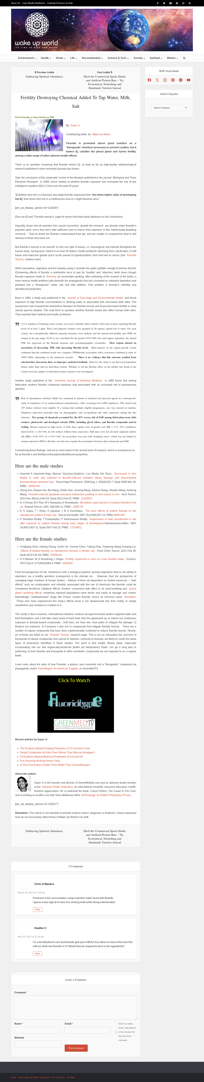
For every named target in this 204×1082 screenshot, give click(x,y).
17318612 (76, 527)
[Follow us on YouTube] (188, 80)
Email (69, 1023)
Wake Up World (101, 134)
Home (59, 58)
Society (138, 58)
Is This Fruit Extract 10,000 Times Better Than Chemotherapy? (55, 765)
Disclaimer (45, 1077)
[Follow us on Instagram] (165, 80)
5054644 (68, 563)
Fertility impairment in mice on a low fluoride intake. (95, 559)
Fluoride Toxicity (59, 634)
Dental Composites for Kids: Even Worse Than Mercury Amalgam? (57, 752)
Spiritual (155, 58)
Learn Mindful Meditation (33, 3)
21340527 (86, 498)
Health (45, 58)
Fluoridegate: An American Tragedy (58, 668)
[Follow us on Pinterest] (173, 80)
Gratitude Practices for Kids (60, 3)
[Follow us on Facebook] (149, 80)
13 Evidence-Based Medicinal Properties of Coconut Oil (51, 756)
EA (82, 795)
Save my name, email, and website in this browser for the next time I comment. (127, 1032)
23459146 (56, 555)
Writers (171, 58)
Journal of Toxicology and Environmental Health (95, 298)
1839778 (78, 506)
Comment (20, 992)
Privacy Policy (58, 1077)
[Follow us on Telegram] (180, 80)
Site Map (70, 1077)
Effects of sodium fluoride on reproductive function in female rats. (58, 550)
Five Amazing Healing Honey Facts (40, 760)
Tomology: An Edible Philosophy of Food (107, 795)
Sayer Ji (75, 125)
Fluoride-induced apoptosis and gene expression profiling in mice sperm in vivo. (74, 494)
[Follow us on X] (157, 80)
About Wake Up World (28, 1077)
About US (15, 3)
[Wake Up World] (102, 30)
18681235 (119, 515)
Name (18, 1023)
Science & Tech (117, 58)
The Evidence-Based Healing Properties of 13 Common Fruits (55, 748)
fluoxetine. (130, 597)
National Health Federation (57, 786)
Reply (37, 909)
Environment (26, 58)
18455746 (34, 486)
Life (72, 58)
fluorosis (51, 276)
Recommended (91, 58)
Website (19, 1037)
